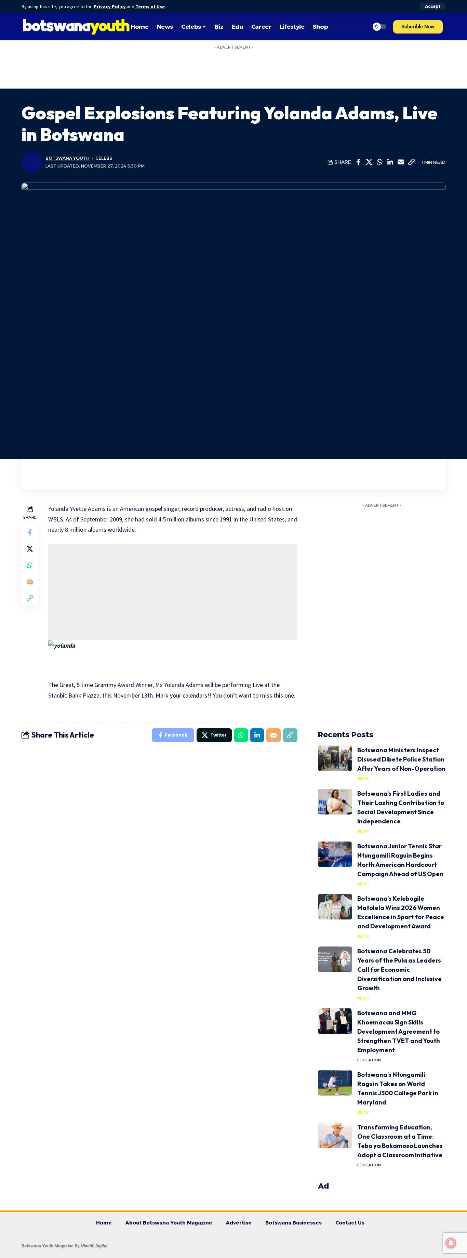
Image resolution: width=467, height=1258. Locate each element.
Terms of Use (150, 6)
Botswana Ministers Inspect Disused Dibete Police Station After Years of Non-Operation (401, 759)
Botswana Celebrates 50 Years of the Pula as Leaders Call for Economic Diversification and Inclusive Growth (399, 969)
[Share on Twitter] (369, 162)
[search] (360, 26)
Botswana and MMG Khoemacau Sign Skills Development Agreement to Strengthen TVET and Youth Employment (398, 1031)
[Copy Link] (411, 162)
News (363, 778)
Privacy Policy (110, 6)
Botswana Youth (67, 158)
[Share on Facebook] (358, 162)
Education (369, 1060)
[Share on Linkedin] (390, 162)
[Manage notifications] (450, 1242)
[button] (418, 27)
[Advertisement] (172, 592)
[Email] (400, 162)
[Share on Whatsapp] (379, 162)
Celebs (103, 158)
